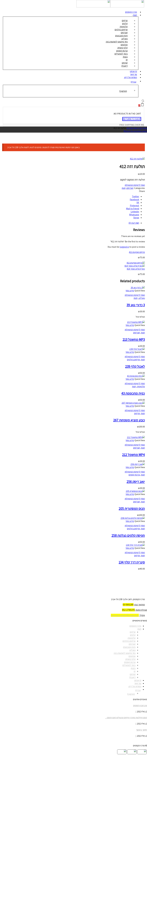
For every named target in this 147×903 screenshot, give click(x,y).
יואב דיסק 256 (136, 481)
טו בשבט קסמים (140, 705)
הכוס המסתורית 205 (132, 508)
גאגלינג (142, 298)
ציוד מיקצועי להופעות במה (125, 653)
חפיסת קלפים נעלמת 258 (128, 535)
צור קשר (137, 683)
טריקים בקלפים (133, 359)
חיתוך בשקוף (141, 729)
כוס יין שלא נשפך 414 (136, 268)
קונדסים (130, 128)
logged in (124, 246)
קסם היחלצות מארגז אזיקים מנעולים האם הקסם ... (126, 717)
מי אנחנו (137, 680)
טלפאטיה (141, 386)
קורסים (133, 674)
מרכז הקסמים (135, 625)
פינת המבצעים (129, 647)
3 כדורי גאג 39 (136, 304)
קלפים (133, 635)
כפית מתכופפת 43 (133, 393)
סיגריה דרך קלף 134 (132, 562)
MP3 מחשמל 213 (134, 339)
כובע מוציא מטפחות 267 (129, 420)
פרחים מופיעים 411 (137, 252)
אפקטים (132, 656)
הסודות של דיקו (130, 77)
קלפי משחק (130, 659)
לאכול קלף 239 (135, 366)
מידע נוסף (130, 290)
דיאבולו (124, 65)
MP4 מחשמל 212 (133, 454)
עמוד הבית (142, 128)
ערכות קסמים (134, 474)
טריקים (137, 413)
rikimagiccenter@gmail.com (125, 615)
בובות (133, 668)
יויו (135, 671)
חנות (135, 15)
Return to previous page (135, 131)
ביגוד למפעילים (129, 665)
